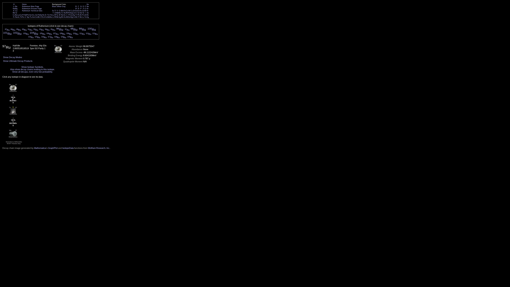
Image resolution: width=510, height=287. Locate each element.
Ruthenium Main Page (30, 6)
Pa (23, 17)
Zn (74, 11)
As (81, 11)
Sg (60, 17)
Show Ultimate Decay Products (17, 61)
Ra (16, 17)
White (59, 6)
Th (21, 17)
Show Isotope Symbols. (32, 67)
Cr (60, 11)
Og (87, 17)
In (76, 13)
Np (28, 17)
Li (13, 6)
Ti (55, 11)
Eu (33, 15)
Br (85, 11)
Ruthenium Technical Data (32, 11)
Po (83, 15)
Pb (78, 15)
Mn (62, 11)
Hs (65, 17)
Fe (65, 11)
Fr (14, 17)
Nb (57, 13)
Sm (30, 15)
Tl (76, 15)
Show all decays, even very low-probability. (32, 72)
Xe (88, 13)
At (85, 15)
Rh (67, 13)
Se (83, 11)
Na (14, 9)
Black (54, 6)
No (51, 17)
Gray (64, 6)
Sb (81, 13)
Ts (85, 17)
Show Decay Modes (12, 57)
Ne (88, 6)
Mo (59, 13)
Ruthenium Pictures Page (32, 9)
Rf (55, 17)
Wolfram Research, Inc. (99, 148)
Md (48, 17)
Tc (62, 13)
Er (46, 15)
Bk (39, 17)
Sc (53, 11)
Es (43, 17)
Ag (71, 13)
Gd (36, 15)
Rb (14, 13)
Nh (76, 17)
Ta (57, 15)
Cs (14, 15)
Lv (83, 17)
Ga (76, 11)
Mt (67, 17)
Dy (41, 15)
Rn (88, 15)
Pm (28, 15)
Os (64, 15)
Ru (65, 13)
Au (71, 15)
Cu (71, 11)
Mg (16, 9)
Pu (31, 17)
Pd (69, 13)
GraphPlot (53, 148)
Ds (69, 17)
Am (33, 17)
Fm (45, 17)
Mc (81, 17)
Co (67, 11)
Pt (69, 15)
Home (24, 4)
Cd (74, 13)
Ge (78, 11)
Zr (55, 13)
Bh (62, 17)
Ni (69, 11)
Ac (19, 17)
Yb (51, 15)
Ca (16, 11)
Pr (23, 15)
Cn (74, 17)
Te (83, 13)
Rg (71, 17)
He (88, 4)
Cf (41, 17)
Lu (53, 15)
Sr (16, 13)
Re (62, 15)
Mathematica (40, 148)
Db (57, 17)
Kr (87, 11)
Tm (48, 15)
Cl (85, 9)
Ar (87, 9)
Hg (74, 15)
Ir (66, 15)
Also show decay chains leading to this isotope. (32, 69)
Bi (81, 15)
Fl (78, 17)
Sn (78, 13)
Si (78, 9)
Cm (36, 17)
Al (76, 9)
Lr (53, 17)
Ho (43, 15)
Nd (25, 15)
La (19, 15)
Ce (21, 15)
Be (16, 6)
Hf (55, 15)
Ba (16, 15)
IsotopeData (68, 148)
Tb (39, 15)
